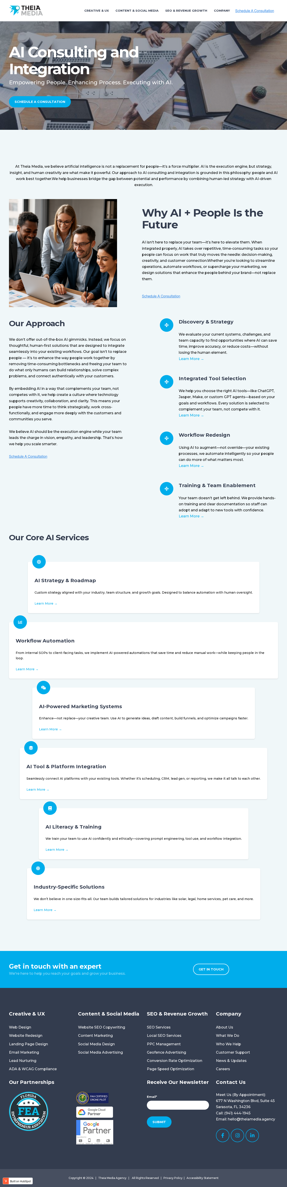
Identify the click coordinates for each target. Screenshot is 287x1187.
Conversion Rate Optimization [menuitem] (174, 1061)
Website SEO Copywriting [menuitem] (101, 1027)
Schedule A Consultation (40, 102)
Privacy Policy (173, 1178)
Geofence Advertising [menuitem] (166, 1052)
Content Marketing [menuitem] (95, 1035)
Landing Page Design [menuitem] (28, 1044)
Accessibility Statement (203, 1178)
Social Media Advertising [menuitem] (100, 1052)
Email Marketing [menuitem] (24, 1052)
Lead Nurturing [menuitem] (22, 1061)
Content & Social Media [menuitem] (137, 10)
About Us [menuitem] (224, 1027)
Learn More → (191, 359)
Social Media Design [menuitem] (96, 1044)
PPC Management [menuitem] (164, 1044)
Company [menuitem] (222, 10)
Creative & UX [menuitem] (96, 10)
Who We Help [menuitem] (228, 1044)
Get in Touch (211, 969)
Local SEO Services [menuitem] (164, 1035)
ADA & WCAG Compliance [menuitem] (33, 1069)
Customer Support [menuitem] (233, 1052)
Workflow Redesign (204, 435)
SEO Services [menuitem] (159, 1027)
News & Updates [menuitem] (231, 1061)
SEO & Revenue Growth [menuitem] (186, 10)
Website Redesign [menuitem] (25, 1035)
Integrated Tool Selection (212, 378)
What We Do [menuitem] (227, 1035)
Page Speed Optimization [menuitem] (170, 1069)
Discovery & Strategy (206, 322)
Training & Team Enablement (217, 485)
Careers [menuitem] (223, 1069)
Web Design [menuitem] (20, 1027)
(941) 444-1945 (237, 1113)
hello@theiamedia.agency (251, 1119)
